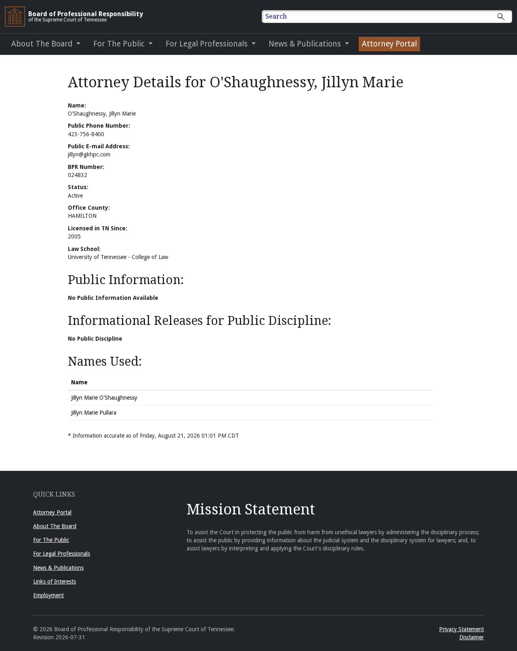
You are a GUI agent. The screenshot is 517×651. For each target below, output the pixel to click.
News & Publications (58, 568)
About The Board (54, 526)
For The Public (51, 540)
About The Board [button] (42, 43)
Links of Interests (54, 581)
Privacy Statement (461, 629)
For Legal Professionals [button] (208, 43)
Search (276, 16)
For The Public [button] (120, 43)
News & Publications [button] (306, 43)
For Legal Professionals (61, 553)
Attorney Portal (389, 43)
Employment (48, 595)
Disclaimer (471, 637)
